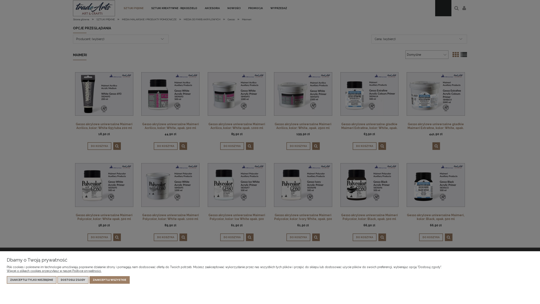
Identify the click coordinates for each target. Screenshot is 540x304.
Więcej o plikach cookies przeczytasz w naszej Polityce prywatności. (54, 271)
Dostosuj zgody (73, 279)
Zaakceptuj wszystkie (109, 279)
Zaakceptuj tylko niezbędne (31, 279)
